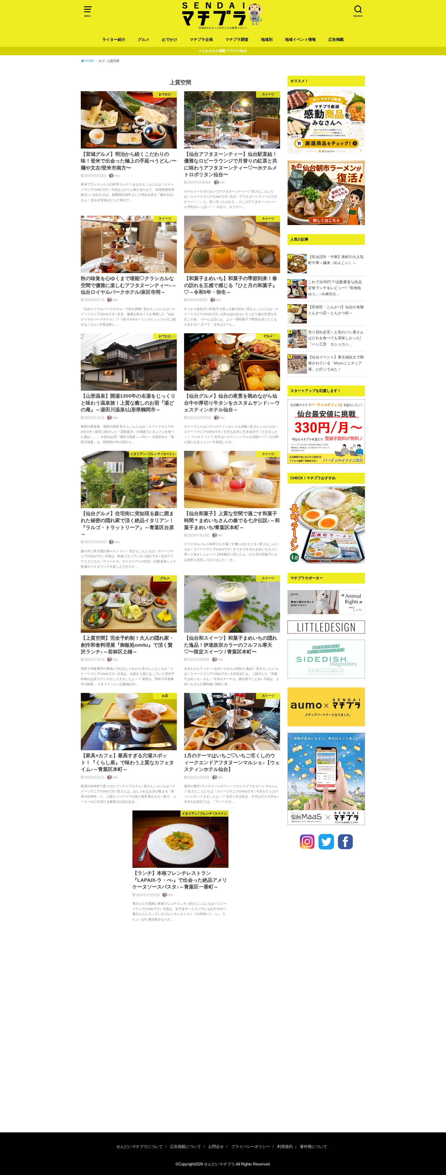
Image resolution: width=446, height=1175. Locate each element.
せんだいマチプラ (219, 1164)
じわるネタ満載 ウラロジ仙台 (224, 51)
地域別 (267, 39)
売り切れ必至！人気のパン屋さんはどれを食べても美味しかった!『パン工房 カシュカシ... (336, 338)
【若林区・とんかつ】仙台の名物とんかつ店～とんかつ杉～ (336, 310)
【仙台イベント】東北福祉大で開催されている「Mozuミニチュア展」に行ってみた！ (336, 363)
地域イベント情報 (300, 39)
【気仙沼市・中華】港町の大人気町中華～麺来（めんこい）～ (336, 260)
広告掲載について (185, 1147)
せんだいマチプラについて (139, 1147)
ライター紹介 (113, 39)
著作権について (313, 1147)
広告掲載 (336, 39)
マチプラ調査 (237, 39)
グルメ (143, 39)
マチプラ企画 (201, 39)
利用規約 (285, 1147)
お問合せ (216, 1147)
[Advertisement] (326, 1045)
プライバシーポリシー (250, 1147)
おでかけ (169, 39)
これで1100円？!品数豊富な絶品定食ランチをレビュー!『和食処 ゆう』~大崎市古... (336, 288)
